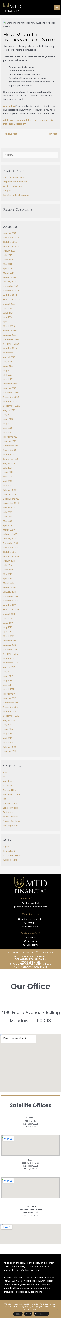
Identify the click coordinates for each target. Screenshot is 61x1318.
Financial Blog (9, 790)
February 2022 (10, 436)
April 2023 (7, 374)
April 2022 (7, 428)
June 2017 (8, 676)
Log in (6, 846)
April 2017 (7, 685)
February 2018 (10, 640)
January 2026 (9, 233)
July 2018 (7, 618)
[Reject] (57, 1309)
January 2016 (9, 751)
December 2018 (11, 596)
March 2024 (9, 326)
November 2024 (11, 290)
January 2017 (9, 698)
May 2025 (7, 264)
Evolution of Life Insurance (16, 195)
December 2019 (11, 543)
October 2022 (10, 401)
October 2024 (10, 295)
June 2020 (8, 516)
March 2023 (9, 379)
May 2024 (8, 317)
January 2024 (10, 335)
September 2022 (11, 405)
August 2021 (9, 463)
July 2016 (7, 724)
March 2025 (9, 273)
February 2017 (10, 693)
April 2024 (8, 321)
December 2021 (10, 445)
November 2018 (10, 600)
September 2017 (11, 662)
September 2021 (11, 459)
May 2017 (7, 680)
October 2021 (9, 454)
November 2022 (11, 397)
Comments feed (11, 855)
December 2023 (11, 339)
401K (5, 772)
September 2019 (11, 556)
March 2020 (9, 529)
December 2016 (11, 702)
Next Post (54, 133)
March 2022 (9, 432)
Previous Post (9, 133)
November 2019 (10, 547)
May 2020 (8, 521)
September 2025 (11, 246)
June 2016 (8, 729)
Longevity (8, 190)
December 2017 (11, 649)
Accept (18, 1314)
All (4, 776)
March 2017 (8, 689)
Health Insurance (11, 794)
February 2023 (10, 383)
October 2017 (9, 658)
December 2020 (11, 499)
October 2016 (9, 711)
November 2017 (10, 653)
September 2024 (11, 299)
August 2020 (9, 507)
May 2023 (7, 370)
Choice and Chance (13, 186)
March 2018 (8, 636)
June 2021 (8, 472)
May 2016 (7, 733)
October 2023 (10, 348)
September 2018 (11, 609)
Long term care (10, 807)
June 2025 (8, 259)
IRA (4, 799)
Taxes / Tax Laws (11, 821)
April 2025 (7, 268)
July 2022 (7, 414)
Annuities (7, 781)
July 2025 (7, 255)
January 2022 (9, 441)
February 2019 (10, 587)
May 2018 (7, 627)
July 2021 (7, 467)
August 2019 (9, 561)
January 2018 (9, 645)
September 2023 (11, 352)
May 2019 (7, 574)
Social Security (10, 816)
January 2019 (9, 591)
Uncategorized (10, 825)
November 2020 (11, 503)
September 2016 (11, 715)
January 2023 (9, 388)
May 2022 (7, 423)
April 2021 (7, 481)
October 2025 (10, 242)
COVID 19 (7, 785)
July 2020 (7, 512)
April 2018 (7, 631)
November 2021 (10, 450)
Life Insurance (10, 803)
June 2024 (8, 312)
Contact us (9, 106)
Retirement (8, 812)
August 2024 (9, 304)
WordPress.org (10, 859)
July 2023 (7, 361)
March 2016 (8, 742)
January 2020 (9, 538)
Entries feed (9, 851)
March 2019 (8, 583)
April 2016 (7, 738)
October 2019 (9, 552)
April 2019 (7, 578)
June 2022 (8, 419)
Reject (28, 1314)
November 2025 (11, 237)
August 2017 (9, 667)
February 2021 (9, 490)
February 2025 (10, 277)
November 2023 (11, 343)
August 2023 (9, 357)
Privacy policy (41, 1314)
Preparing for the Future (15, 181)
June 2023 (8, 366)
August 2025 (9, 250)
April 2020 (8, 525)
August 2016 (9, 720)
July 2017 (7, 671)
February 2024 (10, 330)
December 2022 (11, 392)
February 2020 (10, 534)
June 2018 (8, 623)
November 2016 (10, 707)
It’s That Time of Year (14, 177)
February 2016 (10, 747)
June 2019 (8, 569)
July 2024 (7, 308)
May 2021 (7, 476)
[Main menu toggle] (57, 7)
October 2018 (9, 605)
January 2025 (9, 281)
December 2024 (11, 286)
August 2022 (9, 410)
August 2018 (9, 614)
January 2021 (9, 494)
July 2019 (7, 565)
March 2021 (8, 485)
